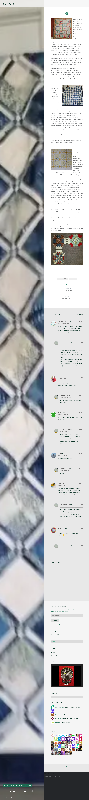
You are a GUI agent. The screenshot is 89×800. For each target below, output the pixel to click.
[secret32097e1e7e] (52, 735)
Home (84, 3)
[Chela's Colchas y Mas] (73, 749)
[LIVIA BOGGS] (63, 745)
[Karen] (70, 735)
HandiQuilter (72, 278)
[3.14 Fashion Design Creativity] (73, 742)
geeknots (61, 377)
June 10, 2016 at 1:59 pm (65, 506)
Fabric (65, 278)
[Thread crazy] (63, 749)
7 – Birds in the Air (65, 722)
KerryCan (61, 483)
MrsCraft (61, 528)
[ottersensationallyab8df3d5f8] (70, 745)
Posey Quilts (54, 655)
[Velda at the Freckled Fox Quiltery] (70, 749)
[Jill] (70, 752)
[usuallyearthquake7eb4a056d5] (66, 749)
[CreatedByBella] (66, 745)
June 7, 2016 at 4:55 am (63, 455)
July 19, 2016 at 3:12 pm (65, 397)
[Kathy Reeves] (56, 752)
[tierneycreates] (63, 742)
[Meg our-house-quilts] (59, 742)
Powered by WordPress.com (66, 769)
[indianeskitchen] (77, 735)
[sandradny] (80, 745)
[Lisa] (77, 738)
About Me (53, 652)
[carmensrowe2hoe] (66, 752)
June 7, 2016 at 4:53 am (63, 485)
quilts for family (26, 785)
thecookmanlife (63, 321)
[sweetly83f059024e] (59, 738)
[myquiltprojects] (80, 749)
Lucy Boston (18, 785)
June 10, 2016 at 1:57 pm (65, 431)
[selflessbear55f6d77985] (66, 735)
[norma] (56, 749)
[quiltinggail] (70, 738)
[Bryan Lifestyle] (59, 745)
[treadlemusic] (52, 742)
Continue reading (44, 792)
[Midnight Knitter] (77, 749)
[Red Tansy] (56, 745)
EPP (4, 785)
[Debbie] (73, 745)
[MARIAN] (56, 738)
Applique (60, 278)
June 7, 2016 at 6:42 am (63, 414)
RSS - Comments (55, 634)
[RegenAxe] (52, 752)
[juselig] (73, 738)
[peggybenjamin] (80, 735)
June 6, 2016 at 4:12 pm (63, 530)
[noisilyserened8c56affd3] (66, 738)
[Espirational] (70, 742)
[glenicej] (56, 742)
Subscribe (54, 620)
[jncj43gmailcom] (63, 738)
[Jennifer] (52, 745)
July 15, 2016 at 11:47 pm (63, 378)
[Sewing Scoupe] (80, 742)
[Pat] (59, 749)
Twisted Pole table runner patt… (72, 707)
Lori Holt (12, 785)
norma (60, 453)
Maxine (60, 412)
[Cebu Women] (66, 742)
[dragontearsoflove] (59, 752)
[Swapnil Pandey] (59, 735)
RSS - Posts (53, 631)
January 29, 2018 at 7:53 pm (66, 343)
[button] (63, 682)
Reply (81, 321)
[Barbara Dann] (73, 735)
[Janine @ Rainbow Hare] (56, 735)
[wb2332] (63, 752)
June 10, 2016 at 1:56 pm (65, 470)
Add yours (80, 314)
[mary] (63, 735)
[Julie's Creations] (77, 742)
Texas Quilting (9, 4)
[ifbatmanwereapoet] (52, 749)
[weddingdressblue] (80, 738)
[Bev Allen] (77, 745)
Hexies (7, 785)
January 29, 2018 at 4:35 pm (64, 323)
